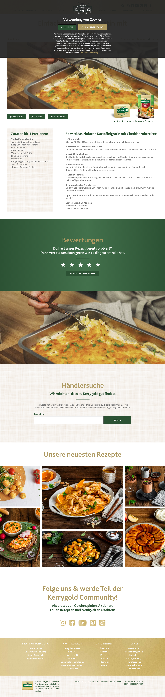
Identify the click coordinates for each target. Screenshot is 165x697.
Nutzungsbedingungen (103, 682)
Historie (104, 651)
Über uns (104, 648)
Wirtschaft (72, 655)
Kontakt (104, 661)
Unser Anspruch (35, 655)
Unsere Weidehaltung (35, 651)
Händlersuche (134, 661)
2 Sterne (73, 264)
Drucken (18, 116)
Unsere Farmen (35, 648)
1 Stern (65, 264)
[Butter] (121, 107)
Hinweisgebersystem (133, 684)
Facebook (72, 623)
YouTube (83, 623)
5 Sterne (100, 264)
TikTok (102, 623)
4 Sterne (91, 264)
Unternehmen (104, 643)
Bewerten (59, 116)
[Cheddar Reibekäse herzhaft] (146, 107)
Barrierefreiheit (135, 682)
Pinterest (93, 623)
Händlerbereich (134, 665)
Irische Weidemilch (35, 658)
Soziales (72, 651)
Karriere (104, 655)
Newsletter (134, 648)
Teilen (38, 116)
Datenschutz (80, 682)
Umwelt (72, 658)
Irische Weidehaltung (35, 643)
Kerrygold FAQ (133, 658)
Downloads (72, 668)
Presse (104, 658)
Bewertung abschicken (82, 273)
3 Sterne (82, 264)
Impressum (122, 682)
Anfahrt (104, 665)
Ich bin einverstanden (92, 27)
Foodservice (134, 668)
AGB (89, 682)
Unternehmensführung (72, 661)
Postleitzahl (40, 414)
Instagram (63, 623)
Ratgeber (134, 655)
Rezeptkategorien (134, 651)
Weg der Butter (72, 648)
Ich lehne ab (67, 27)
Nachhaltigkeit (72, 643)
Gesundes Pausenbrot (72, 665)
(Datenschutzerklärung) (89, 52)
